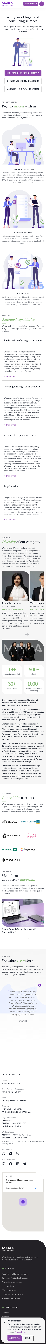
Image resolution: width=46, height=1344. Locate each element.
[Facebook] (10, 1163)
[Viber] (17, 1153)
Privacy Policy (20, 1332)
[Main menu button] (41, 3)
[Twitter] (24, 1163)
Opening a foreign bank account (23, 81)
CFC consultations (9, 1290)
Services (5, 1317)
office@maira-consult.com (14, 1100)
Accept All (14, 1338)
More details (10, 376)
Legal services (8, 1286)
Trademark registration (11, 1298)
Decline (28, 1338)
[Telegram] (10, 1153)
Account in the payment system (23, 89)
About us (5, 1312)
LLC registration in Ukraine (12, 1294)
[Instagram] (3, 1163)
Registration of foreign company (23, 73)
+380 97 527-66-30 (11, 1083)
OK (36, 1188)
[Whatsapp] (3, 1153)
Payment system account (12, 1282)
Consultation (31, 4)
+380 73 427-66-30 (11, 1092)
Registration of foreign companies (15, 1274)
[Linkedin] (17, 1163)
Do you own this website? (15, 1188)
